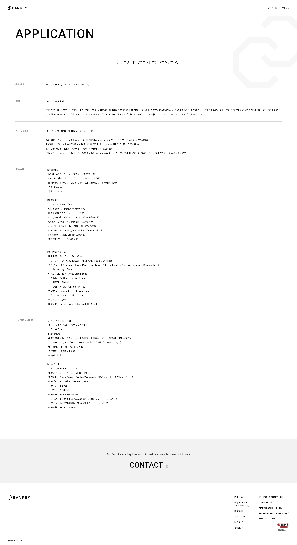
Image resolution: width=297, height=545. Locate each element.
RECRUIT (238, 511)
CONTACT (239, 528)
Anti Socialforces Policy (270, 508)
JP (269, 7)
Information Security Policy (272, 497)
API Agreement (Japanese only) (274, 513)
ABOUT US (239, 516)
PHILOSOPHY (241, 497)
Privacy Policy (265, 502)
